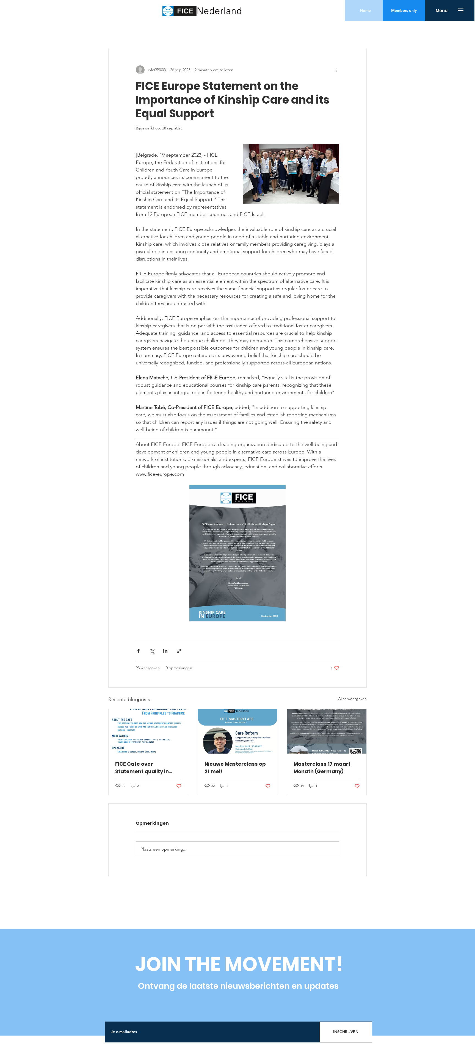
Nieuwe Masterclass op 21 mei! (235, 767)
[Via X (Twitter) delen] (151, 651)
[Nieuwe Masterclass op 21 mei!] (237, 731)
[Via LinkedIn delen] (165, 651)
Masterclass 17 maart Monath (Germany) (322, 767)
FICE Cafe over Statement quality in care (142, 767)
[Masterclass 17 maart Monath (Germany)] (326, 731)
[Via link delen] (178, 651)
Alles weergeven (352, 698)
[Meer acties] (336, 70)
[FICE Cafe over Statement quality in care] (148, 731)
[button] (404, 10)
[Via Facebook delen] (138, 651)
